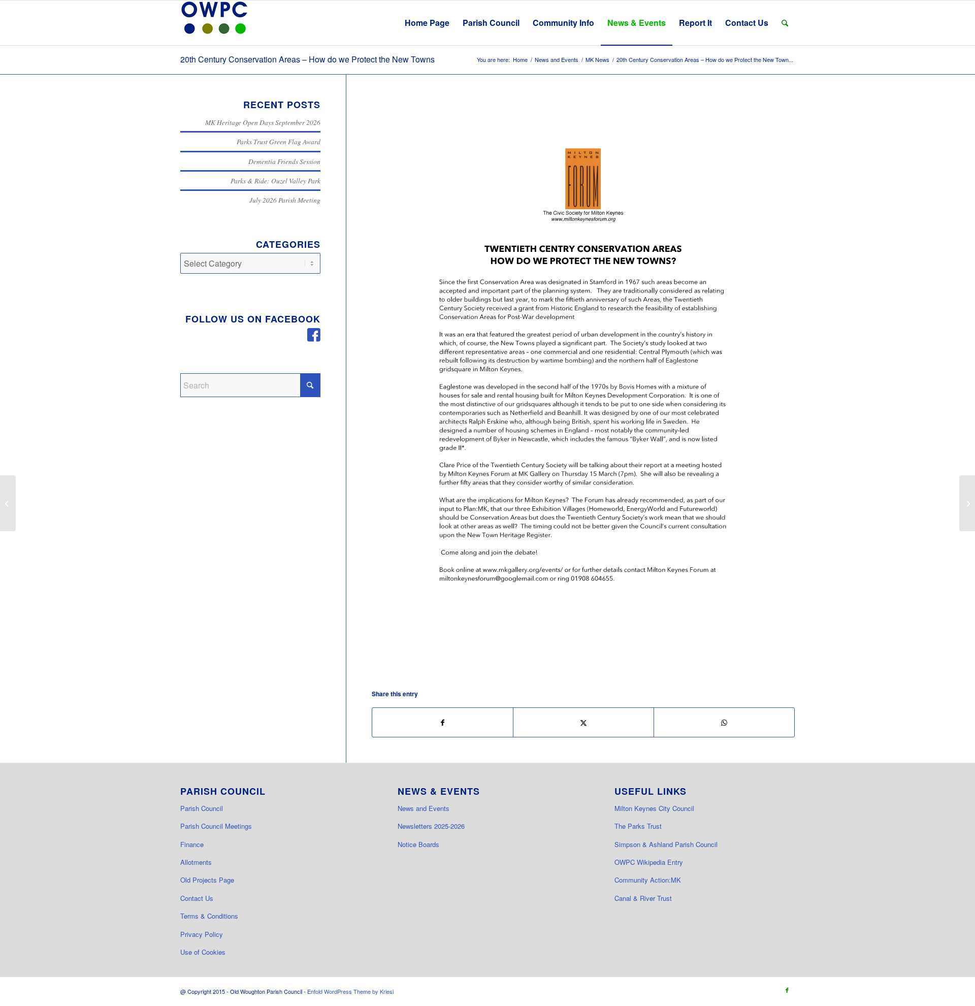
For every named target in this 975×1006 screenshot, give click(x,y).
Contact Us (196, 898)
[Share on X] (583, 722)
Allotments (196, 862)
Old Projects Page (207, 880)
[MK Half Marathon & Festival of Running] (8, 503)
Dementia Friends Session (284, 161)
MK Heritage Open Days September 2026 (262, 122)
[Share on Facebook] (442, 722)
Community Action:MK (647, 880)
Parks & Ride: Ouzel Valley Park (275, 180)
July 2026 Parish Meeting (284, 200)
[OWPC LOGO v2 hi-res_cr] (214, 23)
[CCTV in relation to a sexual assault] (967, 503)
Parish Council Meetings (216, 826)
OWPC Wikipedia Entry (648, 862)
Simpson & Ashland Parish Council (666, 844)
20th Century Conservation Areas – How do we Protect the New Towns (307, 59)
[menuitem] (427, 23)
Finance (192, 844)
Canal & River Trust (643, 898)
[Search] (785, 23)
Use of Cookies (202, 952)
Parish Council (201, 808)
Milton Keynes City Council (654, 808)
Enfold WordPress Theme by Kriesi (350, 991)
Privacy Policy (201, 934)
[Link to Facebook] (787, 989)
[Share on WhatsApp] (724, 722)
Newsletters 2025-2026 (431, 826)
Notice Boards (418, 844)
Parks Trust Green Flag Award (278, 141)
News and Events (423, 808)
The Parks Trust (638, 826)
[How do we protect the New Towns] (583, 385)
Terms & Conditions (209, 916)
